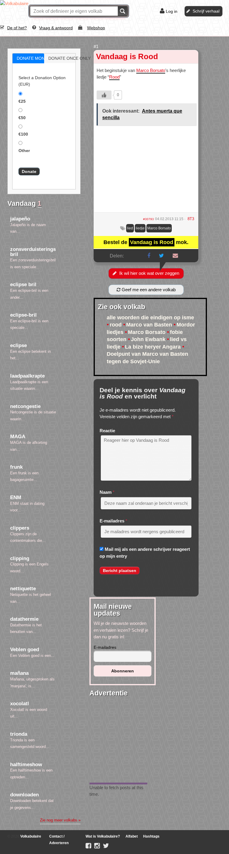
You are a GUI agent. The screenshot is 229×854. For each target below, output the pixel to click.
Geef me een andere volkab (148, 289)
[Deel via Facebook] (148, 256)
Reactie (107, 430)
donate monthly (34, 58)
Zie (60, 820)
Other (24, 150)
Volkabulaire (30, 836)
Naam (106, 492)
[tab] (28, 58)
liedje (140, 228)
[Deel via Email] (175, 256)
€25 (22, 101)
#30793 (148, 219)
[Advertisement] (146, 171)
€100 (23, 134)
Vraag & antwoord (56, 27)
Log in (171, 11)
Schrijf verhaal (206, 11)
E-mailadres (112, 520)
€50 (22, 117)
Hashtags (151, 836)
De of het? (17, 27)
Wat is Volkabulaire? (103, 836)
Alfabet (132, 836)
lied (130, 228)
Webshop (96, 27)
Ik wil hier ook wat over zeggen (149, 273)
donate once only (66, 58)
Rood (114, 76)
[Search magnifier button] (122, 11)
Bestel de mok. (145, 242)
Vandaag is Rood (127, 56)
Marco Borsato (150, 70)
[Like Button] (104, 95)
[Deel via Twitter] (161, 256)
